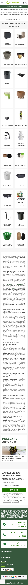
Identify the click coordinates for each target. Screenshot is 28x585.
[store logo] (12, 2)
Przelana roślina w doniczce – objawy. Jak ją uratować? (13, 457)
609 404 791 (22, 537)
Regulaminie (15, 502)
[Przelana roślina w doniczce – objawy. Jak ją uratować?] (14, 450)
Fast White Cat (19, 583)
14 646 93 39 (22, 535)
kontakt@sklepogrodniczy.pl (18, 545)
